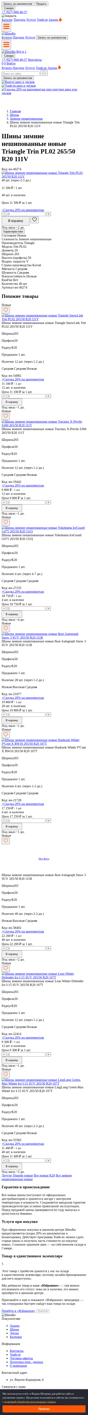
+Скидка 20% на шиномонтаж (23, 210)
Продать (41, 3)
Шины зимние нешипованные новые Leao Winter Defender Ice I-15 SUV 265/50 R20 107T (42, 983)
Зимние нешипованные (26, 118)
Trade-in (42, 19)
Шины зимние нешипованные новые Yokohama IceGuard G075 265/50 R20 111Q (41, 537)
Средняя (8, 368)
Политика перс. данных (26, 1362)
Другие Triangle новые (17, 1175)
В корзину (15, 221)
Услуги (31, 19)
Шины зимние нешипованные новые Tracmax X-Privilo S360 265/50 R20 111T (44, 430)
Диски (14, 1333)
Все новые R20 (44, 1175)
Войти (11, 63)
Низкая (32, 368)
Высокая (18, 687)
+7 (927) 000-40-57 (14, 12)
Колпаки (16, 1337)
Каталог (7, 19)
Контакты (35, 59)
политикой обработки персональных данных (30, 1401)
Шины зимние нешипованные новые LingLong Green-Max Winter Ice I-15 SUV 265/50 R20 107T (42, 1089)
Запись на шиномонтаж (17, 3)
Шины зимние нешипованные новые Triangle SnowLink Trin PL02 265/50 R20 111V (44, 324)
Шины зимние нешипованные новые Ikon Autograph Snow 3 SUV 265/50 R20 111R (44, 643)
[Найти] (44, 73)
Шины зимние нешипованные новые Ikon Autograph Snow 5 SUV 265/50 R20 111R (44, 876)
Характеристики (13, 231)
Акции (54, 19)
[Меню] (6, 27)
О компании (18, 1365)
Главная (15, 111)
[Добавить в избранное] (34, 219)
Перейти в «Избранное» (18, 1311)
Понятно (43, 1311)
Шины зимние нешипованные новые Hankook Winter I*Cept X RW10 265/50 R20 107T (44, 749)
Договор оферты (21, 1358)
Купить (7, 37)
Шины (14, 115)
